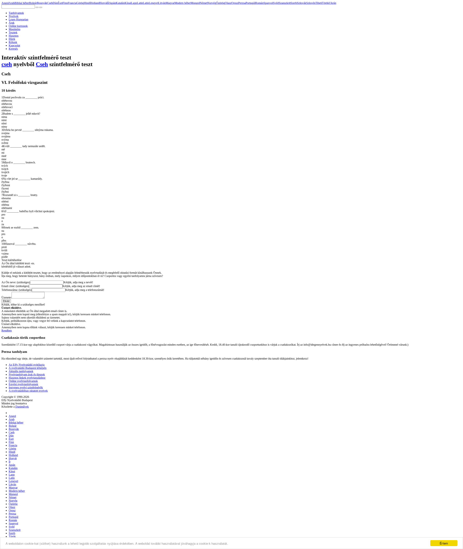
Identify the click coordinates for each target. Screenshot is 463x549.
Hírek (12, 38)
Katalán (120, 3)
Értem (444, 543)
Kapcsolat (14, 45)
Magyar (170, 3)
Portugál (250, 3)
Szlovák (301, 3)
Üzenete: (6, 297)
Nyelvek (13, 16)
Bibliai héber (21, 3)
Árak (11, 22)
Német (203, 3)
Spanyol (268, 3)
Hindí (87, 3)
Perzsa (242, 3)
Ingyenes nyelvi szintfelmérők (26, 387)
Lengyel (153, 3)
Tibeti (318, 3)
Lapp (134, 3)
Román (259, 3)
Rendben (6, 330)
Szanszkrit (284, 3)
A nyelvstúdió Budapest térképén (27, 367)
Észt (60, 3)
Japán (112, 3)
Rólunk (13, 42)
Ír (108, 3)
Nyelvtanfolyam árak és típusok (27, 374)
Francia (72, 3)
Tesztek (13, 32)
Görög (80, 3)
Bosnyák (42, 3)
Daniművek (22, 406)
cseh (6, 64)
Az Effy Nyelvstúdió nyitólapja (26, 364)
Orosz (234, 3)
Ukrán (332, 3)
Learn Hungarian (18, 19)
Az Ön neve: (15, 282)
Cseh (50, 3)
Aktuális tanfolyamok (21, 371)
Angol (5, 3)
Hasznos (13, 35)
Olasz (228, 3)
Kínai (128, 3)
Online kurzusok (18, 25)
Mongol (195, 3)
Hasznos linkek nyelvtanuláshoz (27, 377)
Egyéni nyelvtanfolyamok (23, 384)
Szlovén (310, 3)
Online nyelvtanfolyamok (23, 381)
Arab (11, 3)
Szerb (293, 3)
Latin (140, 3)
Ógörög (220, 3)
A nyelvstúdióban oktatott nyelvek (28, 390)
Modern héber (183, 3)
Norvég (211, 3)
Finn (65, 3)
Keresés (13, 48)
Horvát (103, 3)
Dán (55, 3)
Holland (94, 3)
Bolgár (33, 3)
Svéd (276, 3)
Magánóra (14, 29)
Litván (162, 3)
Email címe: (15, 286)
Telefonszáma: (16, 289)
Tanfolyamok (16, 12)
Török (325, 3)
